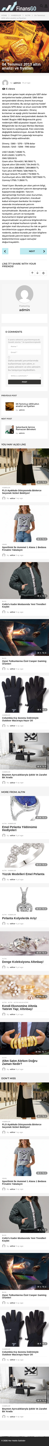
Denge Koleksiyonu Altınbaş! (23, 962)
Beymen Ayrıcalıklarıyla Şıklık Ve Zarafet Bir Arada (24, 776)
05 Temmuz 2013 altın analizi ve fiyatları (27, 405)
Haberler (6, 487)
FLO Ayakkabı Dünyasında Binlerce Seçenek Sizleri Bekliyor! (21, 491)
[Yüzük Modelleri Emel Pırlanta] (24, 855)
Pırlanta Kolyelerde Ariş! (19, 918)
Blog (4, 601)
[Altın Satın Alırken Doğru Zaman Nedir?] (24, 1038)
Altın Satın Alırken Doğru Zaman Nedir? (19, 1062)
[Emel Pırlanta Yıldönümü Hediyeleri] (24, 808)
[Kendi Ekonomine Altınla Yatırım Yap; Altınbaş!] (24, 987)
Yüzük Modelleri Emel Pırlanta (23, 874)
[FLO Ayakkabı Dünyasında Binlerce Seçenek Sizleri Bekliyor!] (24, 466)
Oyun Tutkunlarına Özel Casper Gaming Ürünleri (24, 662)
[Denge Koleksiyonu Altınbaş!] (24, 943)
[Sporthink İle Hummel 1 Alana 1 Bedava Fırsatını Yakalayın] (24, 523)
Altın (5, 60)
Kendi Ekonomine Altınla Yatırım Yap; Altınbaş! (19, 1007)
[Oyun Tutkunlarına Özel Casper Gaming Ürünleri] (24, 637)
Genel (4, 544)
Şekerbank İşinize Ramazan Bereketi (26, 428)
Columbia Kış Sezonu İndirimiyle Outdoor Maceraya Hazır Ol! (20, 719)
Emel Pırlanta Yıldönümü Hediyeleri (19, 828)
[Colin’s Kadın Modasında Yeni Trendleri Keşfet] (24, 580)
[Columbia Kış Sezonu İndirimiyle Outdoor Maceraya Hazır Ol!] (24, 694)
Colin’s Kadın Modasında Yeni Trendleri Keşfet (24, 605)
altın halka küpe (21, 1002)
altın (10, 1002)
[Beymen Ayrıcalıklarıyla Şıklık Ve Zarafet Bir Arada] (24, 751)
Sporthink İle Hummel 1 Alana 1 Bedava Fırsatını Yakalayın (24, 548)
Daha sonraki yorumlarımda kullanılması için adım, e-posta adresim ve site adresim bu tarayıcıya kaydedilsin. (24, 365)
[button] (41, 6)
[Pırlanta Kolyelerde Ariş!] (24, 899)
